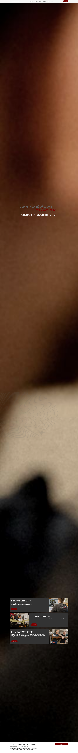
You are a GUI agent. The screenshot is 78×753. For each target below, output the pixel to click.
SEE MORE (14, 608)
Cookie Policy (61, 746)
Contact (65, 1)
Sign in (52, 1)
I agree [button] (61, 744)
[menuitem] (36, 1)
